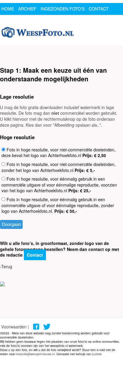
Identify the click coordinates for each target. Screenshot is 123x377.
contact (99, 9)
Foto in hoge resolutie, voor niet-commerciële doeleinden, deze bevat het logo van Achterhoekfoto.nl (58, 153)
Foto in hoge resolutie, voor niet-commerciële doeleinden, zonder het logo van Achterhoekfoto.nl (58, 167)
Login (32, 21)
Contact (35, 255)
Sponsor (11, 21)
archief (27, 9)
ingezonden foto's (62, 9)
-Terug (6, 266)
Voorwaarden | (15, 326)
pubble (97, 354)
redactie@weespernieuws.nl (35, 354)
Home (7, 9)
